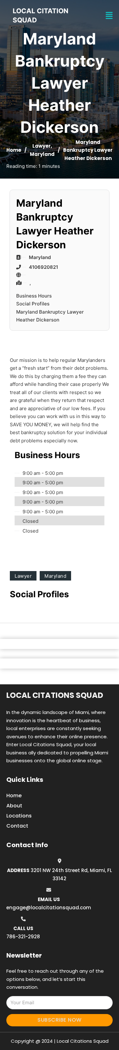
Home (13, 150)
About (14, 805)
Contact (17, 825)
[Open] (109, 16)
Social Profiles (33, 304)
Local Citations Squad (54, 695)
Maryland (42, 154)
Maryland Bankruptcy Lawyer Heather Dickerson (50, 316)
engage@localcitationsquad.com (48, 907)
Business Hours (34, 296)
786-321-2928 (23, 936)
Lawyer (41, 146)
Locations (19, 815)
